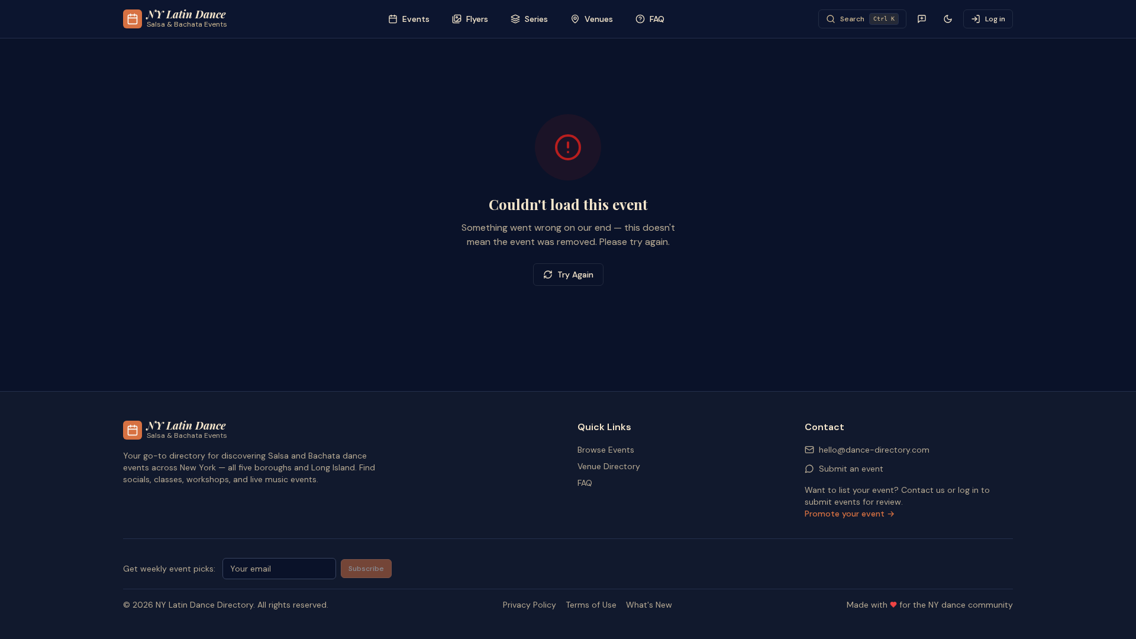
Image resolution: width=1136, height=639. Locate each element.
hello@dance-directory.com (874, 449)
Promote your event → (850, 513)
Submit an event (851, 468)
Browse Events (605, 449)
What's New (649, 604)
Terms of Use (591, 604)
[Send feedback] (921, 19)
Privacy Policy (529, 604)
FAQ (584, 482)
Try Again (575, 274)
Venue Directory (608, 466)
